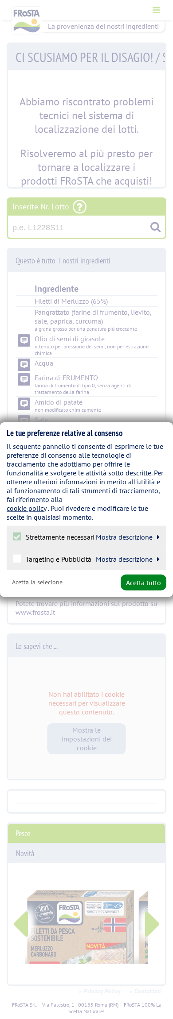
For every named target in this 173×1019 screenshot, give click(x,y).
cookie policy (26, 507)
